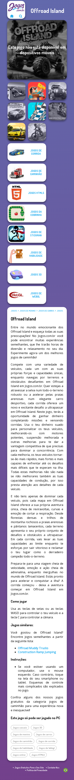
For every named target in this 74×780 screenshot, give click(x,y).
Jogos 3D (37, 727)
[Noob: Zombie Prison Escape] (37, 91)
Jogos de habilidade (23, 748)
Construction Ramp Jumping (37, 652)
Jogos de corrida (46, 741)
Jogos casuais (20, 727)
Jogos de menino (28, 311)
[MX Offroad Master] (37, 132)
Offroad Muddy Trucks (33, 648)
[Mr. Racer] (17, 132)
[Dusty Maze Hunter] (37, 111)
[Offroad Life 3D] (57, 91)
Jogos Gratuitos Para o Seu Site (29, 767)
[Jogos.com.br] (11, 16)
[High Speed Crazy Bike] (57, 111)
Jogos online (19, 754)
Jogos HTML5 (38, 754)
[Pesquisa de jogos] (20, 16)
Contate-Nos (53, 767)
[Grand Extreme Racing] (17, 91)
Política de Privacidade (37, 770)
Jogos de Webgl (47, 748)
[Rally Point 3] (17, 111)
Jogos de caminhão (22, 741)
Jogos (14, 311)
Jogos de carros (46, 311)
